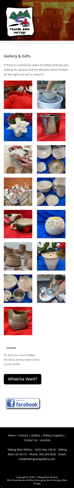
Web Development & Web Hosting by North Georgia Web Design (37, 482)
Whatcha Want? (22, 379)
